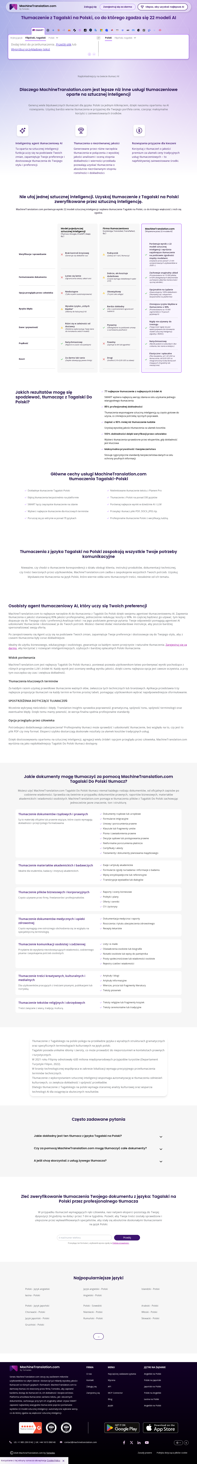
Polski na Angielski (152, 1392)
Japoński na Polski (152, 1386)
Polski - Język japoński (37, 1305)
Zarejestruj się (93, 1392)
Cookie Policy (53, 1460)
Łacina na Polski (151, 1399)
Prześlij (127, 1237)
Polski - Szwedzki (92, 1305)
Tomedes (50, 1452)
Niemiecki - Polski (92, 1312)
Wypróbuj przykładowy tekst (30, 49)
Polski (51, 38)
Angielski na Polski (152, 1373)
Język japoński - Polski (37, 1318)
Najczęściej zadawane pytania (122, 1373)
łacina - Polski (32, 1295)
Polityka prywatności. (120, 1243)
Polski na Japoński (152, 1380)
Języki (110, 1405)
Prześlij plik (63, 44)
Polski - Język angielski (37, 1289)
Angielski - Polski (92, 1295)
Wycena (111, 1380)
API (109, 1386)
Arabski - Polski (149, 1305)
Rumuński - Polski (93, 1318)
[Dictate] (94, 54)
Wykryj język (16, 38)
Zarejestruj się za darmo (117, 6)
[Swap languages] (98, 38)
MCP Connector (115, 1392)
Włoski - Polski (149, 1312)
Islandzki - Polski (150, 1289)
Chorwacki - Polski (35, 1312)
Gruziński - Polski (34, 1324)
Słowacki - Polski (150, 1318)
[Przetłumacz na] (135, 38)
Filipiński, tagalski (35, 38)
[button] (38, 31)
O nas (89, 1373)
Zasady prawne (145, 1452)
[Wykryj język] (57, 38)
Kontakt (90, 1380)
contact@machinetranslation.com (80, 1442)
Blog (110, 1399)
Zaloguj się (90, 6)
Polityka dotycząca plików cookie (172, 1452)
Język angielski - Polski (95, 1289)
